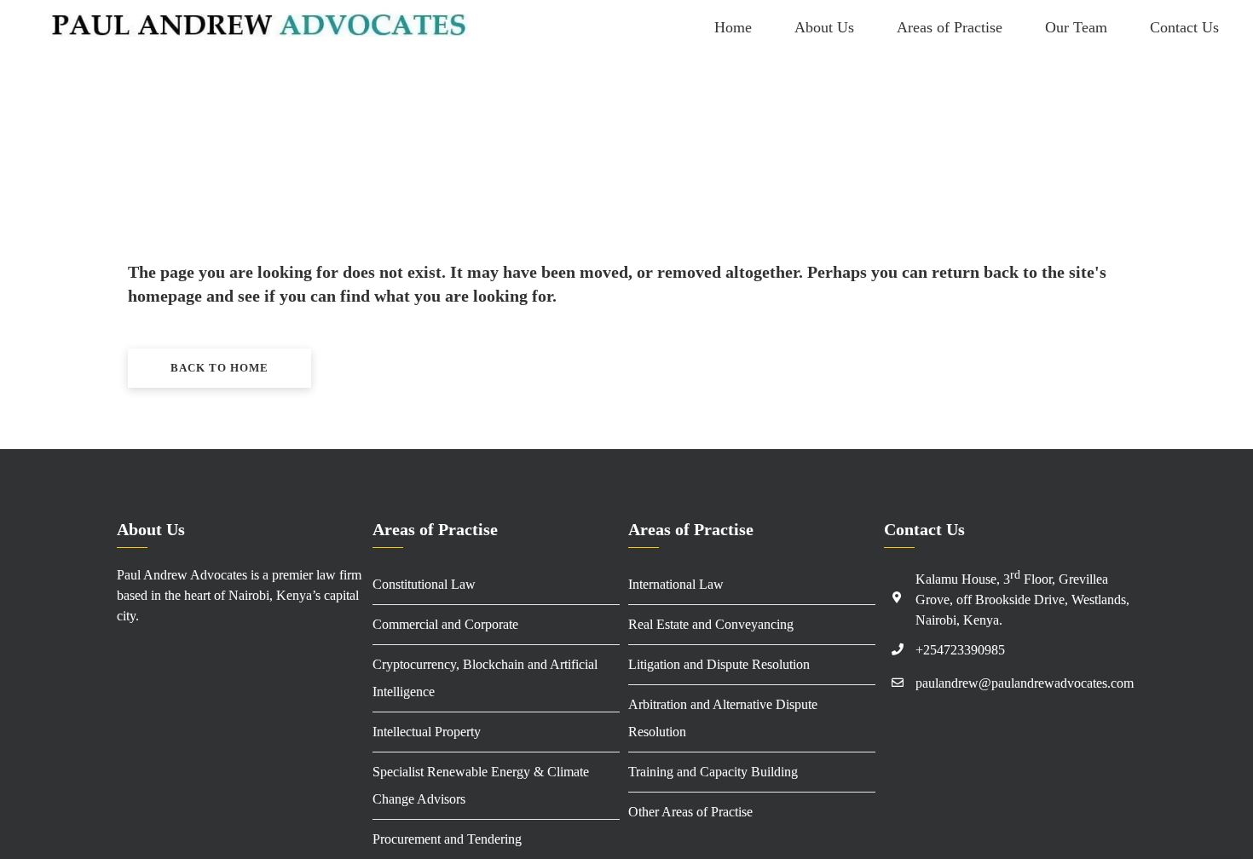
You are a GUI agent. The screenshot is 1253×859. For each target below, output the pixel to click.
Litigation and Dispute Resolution (719, 664)
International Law (676, 584)
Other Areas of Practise (690, 811)
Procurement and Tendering (447, 839)
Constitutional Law (424, 584)
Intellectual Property (426, 731)
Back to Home (219, 367)
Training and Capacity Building (713, 771)
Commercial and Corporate (445, 624)
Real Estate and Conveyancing (711, 624)
